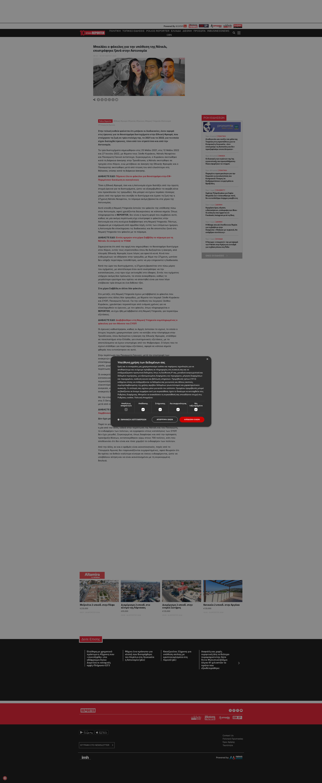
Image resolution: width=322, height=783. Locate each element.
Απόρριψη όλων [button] (165, 419)
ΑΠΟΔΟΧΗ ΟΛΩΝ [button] (192, 419)
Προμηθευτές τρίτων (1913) (184, 379)
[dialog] (161, 391)
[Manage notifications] (5, 778)
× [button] (207, 359)
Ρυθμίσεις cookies (125, 397)
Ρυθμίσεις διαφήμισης (127, 394)
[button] (132, 419)
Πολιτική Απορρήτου (143, 397)
